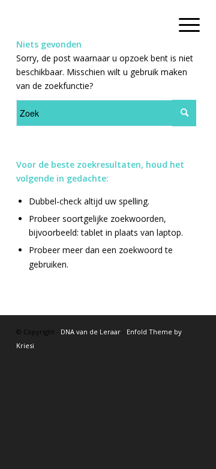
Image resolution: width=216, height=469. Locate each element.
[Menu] (183, 24)
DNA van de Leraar (91, 331)
